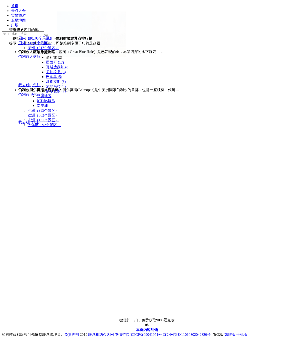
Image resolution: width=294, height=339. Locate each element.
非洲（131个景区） (43, 120)
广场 (14, 25)
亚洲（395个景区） (43, 110)
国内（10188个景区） (35, 38)
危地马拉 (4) (56, 86)
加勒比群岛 (46, 101)
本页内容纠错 (147, 330)
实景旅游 (18, 15)
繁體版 (229, 334)
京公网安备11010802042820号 (187, 334)
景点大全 (18, 11)
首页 (14, 6)
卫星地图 (18, 20)
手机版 (241, 334)
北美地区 (44, 96)
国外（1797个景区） (34, 43)
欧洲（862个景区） (43, 115)
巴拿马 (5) (54, 77)
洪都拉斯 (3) (56, 81)
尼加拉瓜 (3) (56, 72)
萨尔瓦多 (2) (56, 91)
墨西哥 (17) (55, 62)
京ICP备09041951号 (146, 334)
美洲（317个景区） (43, 48)
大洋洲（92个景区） (44, 125)
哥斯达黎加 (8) (57, 67)
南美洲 (42, 106)
